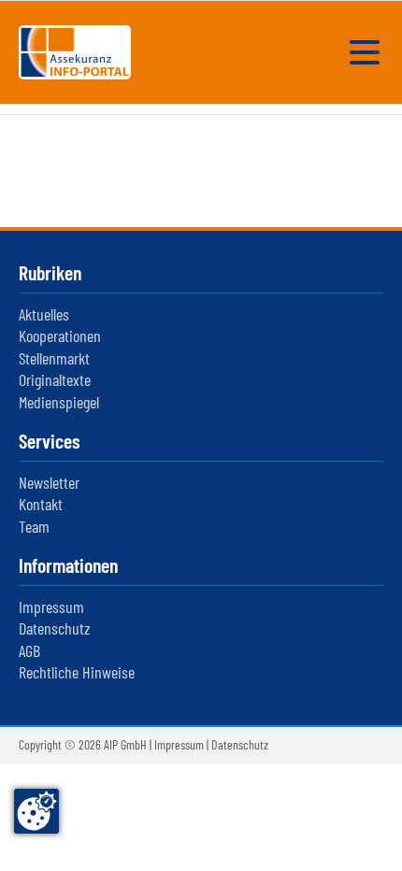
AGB (29, 650)
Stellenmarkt (54, 358)
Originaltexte (55, 379)
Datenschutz (55, 628)
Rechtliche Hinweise (77, 672)
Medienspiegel (59, 402)
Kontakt (41, 503)
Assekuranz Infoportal (75, 52)
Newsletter (49, 482)
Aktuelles (44, 314)
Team (34, 526)
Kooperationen (60, 335)
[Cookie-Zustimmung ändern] (36, 811)
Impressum (51, 606)
